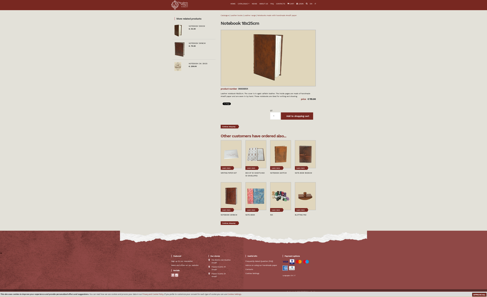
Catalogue (243, 4)
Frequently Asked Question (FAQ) (259, 261)
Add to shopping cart (297, 116)
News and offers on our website (184, 265)
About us (263, 4)
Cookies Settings (234, 294)
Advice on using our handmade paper (261, 265)
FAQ (272, 4)
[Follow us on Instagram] (176, 276)
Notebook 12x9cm (197, 26)
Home (233, 4)
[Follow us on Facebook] (173, 276)
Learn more (226, 168)
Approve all (479, 294)
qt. (271, 111)
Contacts (280, 4)
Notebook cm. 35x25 (198, 63)
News (254, 4)
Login (300, 4)
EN (311, 4)
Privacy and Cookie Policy (152, 294)
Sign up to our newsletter (182, 261)
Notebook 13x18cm (197, 43)
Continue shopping (228, 127)
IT (315, 4)
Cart (291, 4)
